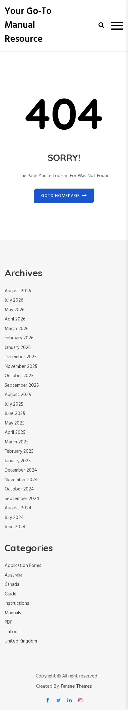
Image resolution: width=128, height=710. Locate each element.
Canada (12, 584)
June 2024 (15, 527)
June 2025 (15, 413)
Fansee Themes (76, 686)
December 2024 (21, 470)
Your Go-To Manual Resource (28, 25)
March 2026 (17, 329)
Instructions (17, 603)
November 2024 (21, 480)
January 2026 (18, 347)
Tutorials (14, 632)
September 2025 (22, 385)
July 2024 (14, 517)
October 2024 (19, 489)
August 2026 (18, 291)
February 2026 (19, 338)
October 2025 (19, 376)
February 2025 (19, 451)
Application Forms (23, 565)
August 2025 (18, 395)
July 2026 (14, 300)
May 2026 (15, 310)
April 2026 (15, 319)
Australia (13, 575)
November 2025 (21, 366)
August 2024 (18, 508)
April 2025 (15, 432)
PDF (8, 622)
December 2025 (21, 357)
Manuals (13, 613)
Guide (10, 594)
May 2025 (15, 423)
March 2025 (17, 442)
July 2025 (14, 404)
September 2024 (22, 499)
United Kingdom (21, 641)
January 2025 (18, 461)
